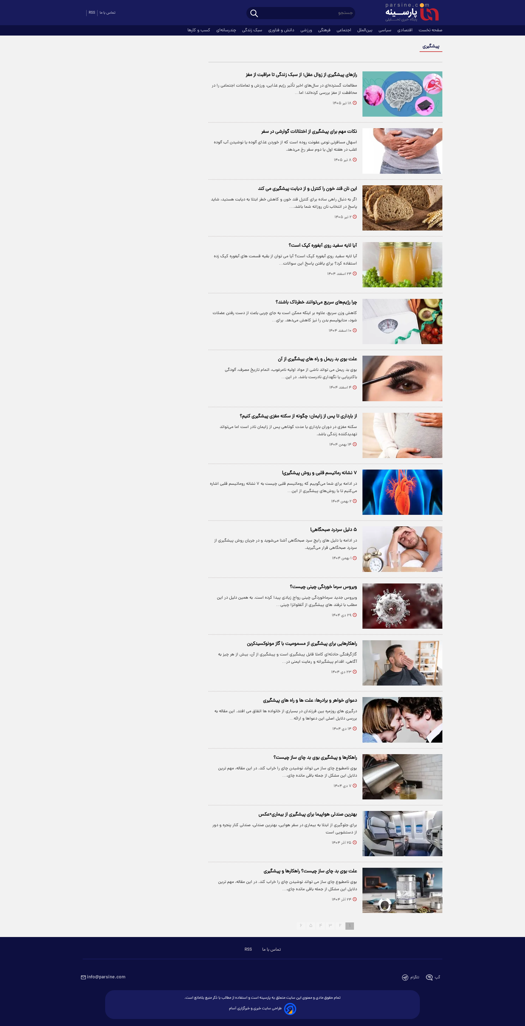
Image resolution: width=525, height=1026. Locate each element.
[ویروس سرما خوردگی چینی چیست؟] (402, 606)
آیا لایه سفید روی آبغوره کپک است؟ (323, 245)
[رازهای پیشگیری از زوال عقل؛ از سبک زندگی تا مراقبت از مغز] (402, 94)
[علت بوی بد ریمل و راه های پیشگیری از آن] (402, 378)
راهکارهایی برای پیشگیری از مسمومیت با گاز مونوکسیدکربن (302, 644)
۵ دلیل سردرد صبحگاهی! (333, 530)
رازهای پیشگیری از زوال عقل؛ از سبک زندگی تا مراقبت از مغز (301, 75)
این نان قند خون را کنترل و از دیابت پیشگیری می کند (307, 189)
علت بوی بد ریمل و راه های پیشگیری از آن (317, 359)
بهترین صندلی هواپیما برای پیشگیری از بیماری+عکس (308, 814)
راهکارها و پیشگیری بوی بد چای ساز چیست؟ (315, 757)
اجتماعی (344, 30)
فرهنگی (325, 30)
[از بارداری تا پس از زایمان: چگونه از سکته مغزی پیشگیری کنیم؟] (402, 435)
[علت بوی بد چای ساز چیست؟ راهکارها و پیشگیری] (402, 890)
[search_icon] (254, 14)
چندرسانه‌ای (226, 30)
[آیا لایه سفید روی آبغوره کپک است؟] (402, 264)
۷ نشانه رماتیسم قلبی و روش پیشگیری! (319, 473)
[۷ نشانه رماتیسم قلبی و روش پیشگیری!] (402, 492)
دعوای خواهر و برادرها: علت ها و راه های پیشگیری (310, 700)
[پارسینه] (409, 13)
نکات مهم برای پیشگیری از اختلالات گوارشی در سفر (309, 131)
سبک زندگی (252, 30)
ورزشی (306, 30)
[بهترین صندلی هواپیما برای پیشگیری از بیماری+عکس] (402, 833)
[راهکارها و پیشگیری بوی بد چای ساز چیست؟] (402, 776)
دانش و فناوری (282, 30)
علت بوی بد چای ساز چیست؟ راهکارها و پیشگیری (310, 871)
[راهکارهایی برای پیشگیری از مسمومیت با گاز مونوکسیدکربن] (402, 663)
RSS (92, 13)
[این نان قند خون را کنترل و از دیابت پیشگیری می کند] (402, 208)
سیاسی (386, 30)
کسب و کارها (199, 30)
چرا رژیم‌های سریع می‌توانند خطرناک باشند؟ (316, 302)
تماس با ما (107, 13)
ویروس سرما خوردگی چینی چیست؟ (323, 587)
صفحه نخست (430, 30)
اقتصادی (405, 30)
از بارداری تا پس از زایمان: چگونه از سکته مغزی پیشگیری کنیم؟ (298, 416)
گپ (437, 977)
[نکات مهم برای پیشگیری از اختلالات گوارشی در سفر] (402, 150)
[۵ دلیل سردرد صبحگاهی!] (402, 549)
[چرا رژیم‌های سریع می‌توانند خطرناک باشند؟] (402, 321)
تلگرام (414, 977)
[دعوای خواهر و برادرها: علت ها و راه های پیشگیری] (402, 719)
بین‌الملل (365, 30)
